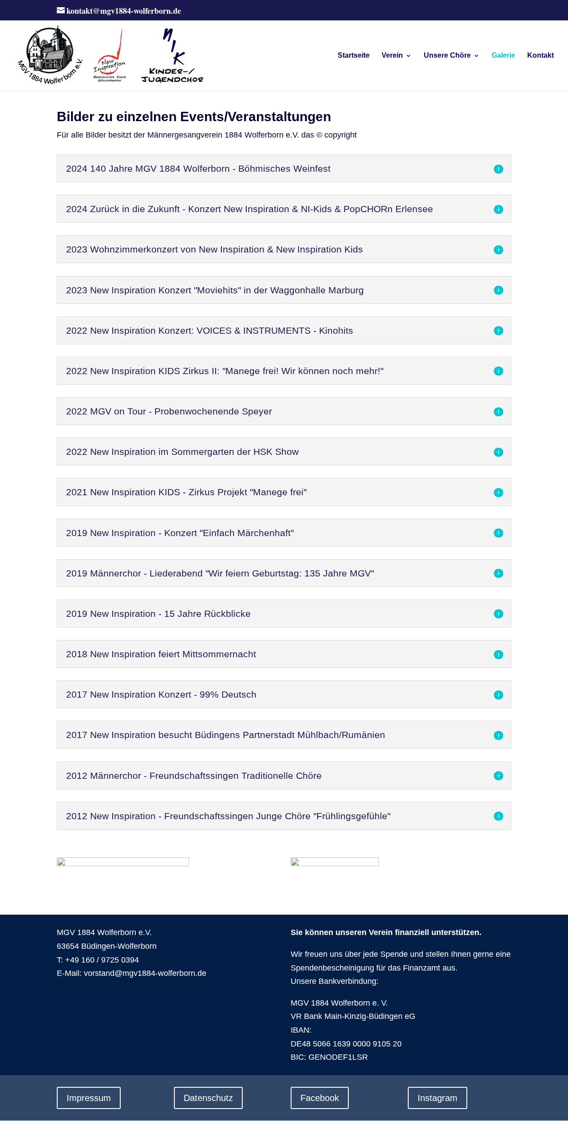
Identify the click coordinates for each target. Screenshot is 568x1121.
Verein (392, 55)
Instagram (438, 1098)
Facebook (319, 1098)
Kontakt (540, 55)
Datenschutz (208, 1098)
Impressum (89, 1098)
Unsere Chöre (447, 55)
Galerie (503, 55)
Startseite (354, 55)
